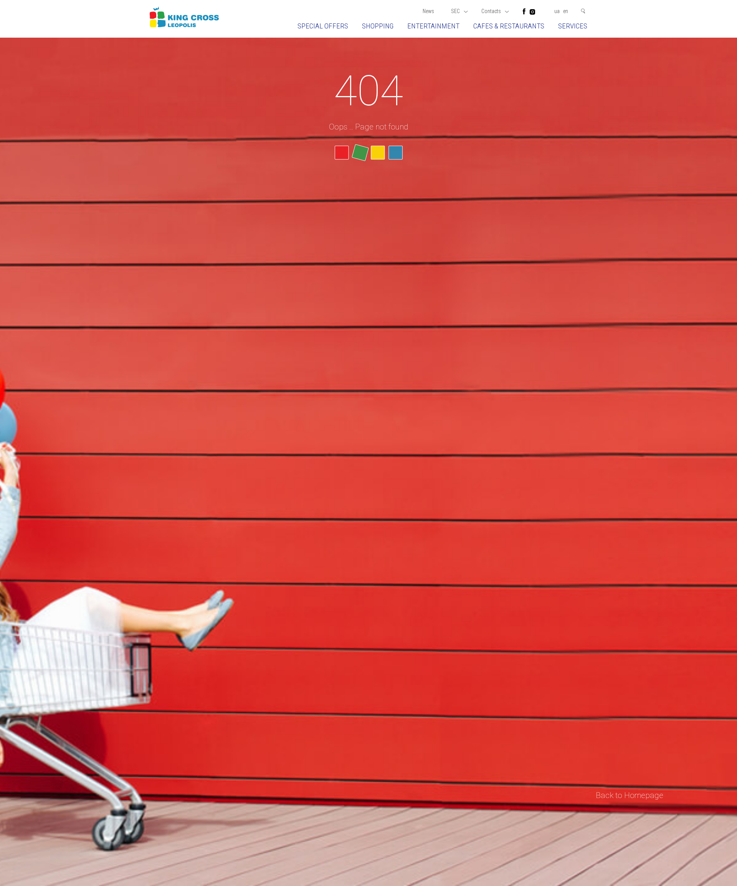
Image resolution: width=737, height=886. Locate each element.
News (428, 11)
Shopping (377, 26)
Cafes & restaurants (508, 26)
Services (572, 26)
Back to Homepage (629, 795)
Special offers (322, 26)
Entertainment (433, 26)
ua (557, 11)
